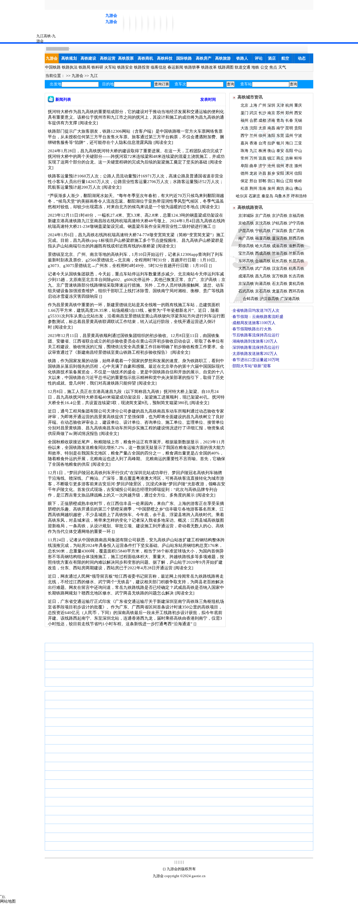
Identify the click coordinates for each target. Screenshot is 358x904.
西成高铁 (263, 253)
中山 (298, 151)
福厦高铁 (263, 238)
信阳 (298, 173)
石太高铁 (280, 284)
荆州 (253, 188)
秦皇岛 (267, 196)
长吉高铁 (296, 276)
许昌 (262, 173)
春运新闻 (175, 67)
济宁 (262, 166)
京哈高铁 (246, 223)
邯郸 (262, 181)
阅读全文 (88, 123)
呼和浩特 (299, 196)
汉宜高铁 (280, 268)
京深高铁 (246, 284)
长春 (289, 120)
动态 (302, 58)
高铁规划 (69, 58)
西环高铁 (296, 291)
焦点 (273, 67)
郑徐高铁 (246, 246)
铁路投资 (142, 67)
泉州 (271, 188)
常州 (244, 158)
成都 (262, 120)
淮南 (262, 188)
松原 (244, 188)
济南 (271, 120)
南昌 (271, 128)
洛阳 (271, 136)
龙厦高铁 (280, 291)
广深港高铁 (290, 299)
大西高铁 (246, 268)
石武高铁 (246, 291)
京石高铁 (263, 291)
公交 (264, 67)
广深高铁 (280, 231)
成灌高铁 (246, 276)
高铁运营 (108, 58)
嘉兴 (244, 143)
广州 (262, 105)
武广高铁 (263, 268)
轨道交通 (242, 67)
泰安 (280, 151)
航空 (285, 58)
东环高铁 (246, 261)
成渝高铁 (280, 246)
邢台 (253, 181)
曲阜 (253, 166)
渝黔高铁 (296, 246)
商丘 (280, 158)
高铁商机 (145, 58)
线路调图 (226, 67)
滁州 (298, 166)
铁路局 (84, 67)
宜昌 (262, 158)
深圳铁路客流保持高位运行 (255, 347)
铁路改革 (209, 67)
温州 (289, 136)
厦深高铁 (280, 238)
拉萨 (271, 143)
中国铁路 (53, 67)
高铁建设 (88, 58)
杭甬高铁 (296, 268)
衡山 (271, 151)
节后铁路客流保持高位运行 (255, 335)
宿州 (280, 166)
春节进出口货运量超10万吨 (255, 360)
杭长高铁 (280, 261)
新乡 (271, 173)
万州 (253, 158)
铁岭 (298, 181)
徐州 (262, 136)
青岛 (280, 120)
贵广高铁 (296, 231)
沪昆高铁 (246, 231)
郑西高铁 (296, 238)
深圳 (271, 105)
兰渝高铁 (280, 253)
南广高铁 (246, 238)
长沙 (262, 113)
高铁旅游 (223, 58)
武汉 (253, 113)
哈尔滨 (242, 196)
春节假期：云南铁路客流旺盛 (257, 317)
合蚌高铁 (250, 299)
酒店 (272, 58)
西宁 (244, 136)
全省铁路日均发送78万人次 (255, 310)
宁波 (298, 136)
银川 (280, 143)
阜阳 (244, 166)
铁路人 (242, 58)
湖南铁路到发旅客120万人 (254, 341)
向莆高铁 (263, 284)
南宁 (280, 128)
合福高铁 (263, 261)
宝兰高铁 (246, 253)
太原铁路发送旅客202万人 (254, 354)
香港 (253, 143)
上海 (253, 105)
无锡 (298, 120)
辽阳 (289, 181)
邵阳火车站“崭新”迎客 (251, 366)
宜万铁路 (280, 276)
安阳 (280, 173)
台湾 (262, 143)
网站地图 (8, 901)
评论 (259, 58)
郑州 (289, 113)
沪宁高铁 (296, 223)
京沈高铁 (263, 223)
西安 (298, 113)
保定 (244, 181)
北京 (244, 105)
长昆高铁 (296, 261)
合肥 (253, 120)
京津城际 (246, 216)
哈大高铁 (263, 246)
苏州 (280, 113)
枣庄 (289, 166)
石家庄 (254, 196)
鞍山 (280, 181)
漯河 (289, 173)
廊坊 (280, 188)
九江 (94, 76)
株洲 (262, 151)
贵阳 (298, 128)
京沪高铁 (280, 216)
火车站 (110, 67)
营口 (271, 181)
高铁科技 (165, 58)
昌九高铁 (263, 276)
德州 (244, 173)
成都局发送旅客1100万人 (253, 323)
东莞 (280, 136)
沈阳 (253, 128)
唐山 (289, 188)
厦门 (244, 113)
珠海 (244, 151)
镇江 (271, 158)
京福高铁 (296, 216)
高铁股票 (126, 58)
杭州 (289, 105)
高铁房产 (203, 58)
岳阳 (289, 151)
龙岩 (253, 173)
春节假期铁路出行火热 (252, 329)
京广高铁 (263, 216)
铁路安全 (125, 67)
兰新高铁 (296, 253)
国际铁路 (184, 58)
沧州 (271, 166)
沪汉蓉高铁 (269, 299)
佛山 (298, 188)
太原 (262, 128)
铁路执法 (69, 67)
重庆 (298, 105)
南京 (271, 113)
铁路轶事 (192, 67)
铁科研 (97, 67)
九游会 (111, 15)
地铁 (255, 67)
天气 (282, 67)
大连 (244, 128)
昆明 (289, 128)
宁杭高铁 (263, 231)
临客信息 (158, 67)
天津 (280, 105)
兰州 (253, 136)
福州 (244, 120)
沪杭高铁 (280, 223)
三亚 (298, 143)
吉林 (289, 158)
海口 (289, 143)
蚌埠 (298, 158)
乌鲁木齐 (282, 196)
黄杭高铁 (296, 284)
